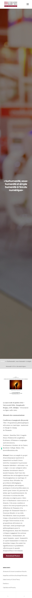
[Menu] (26, 4)
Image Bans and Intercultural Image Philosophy (15, 576)
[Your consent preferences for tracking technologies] (1, 448)
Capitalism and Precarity (9, 588)
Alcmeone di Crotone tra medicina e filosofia (14, 571)
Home (3, 361)
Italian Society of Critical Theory (11, 580)
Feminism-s (6, 584)
